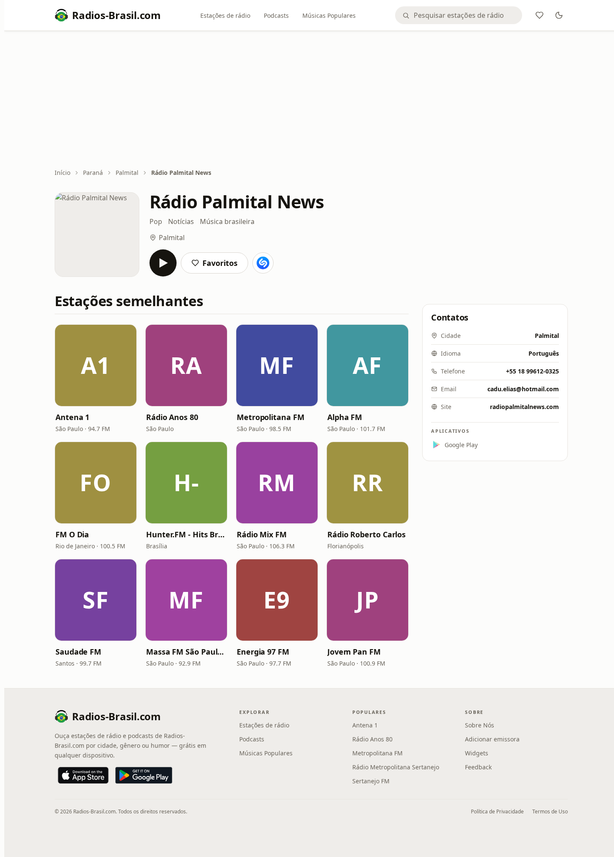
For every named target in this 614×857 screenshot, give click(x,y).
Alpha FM (344, 417)
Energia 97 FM (263, 652)
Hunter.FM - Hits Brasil (186, 534)
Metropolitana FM (270, 417)
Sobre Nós (479, 725)
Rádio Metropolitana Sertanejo (395, 767)
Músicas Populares (329, 15)
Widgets (476, 753)
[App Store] (83, 775)
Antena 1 (72, 417)
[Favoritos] (539, 15)
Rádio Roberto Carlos (366, 534)
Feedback (478, 767)
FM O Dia (72, 534)
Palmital (127, 173)
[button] (96, 365)
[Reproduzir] (163, 262)
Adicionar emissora (492, 739)
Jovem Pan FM (354, 652)
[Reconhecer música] (263, 263)
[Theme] (559, 15)
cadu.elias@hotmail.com (523, 389)
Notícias (181, 221)
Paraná (93, 173)
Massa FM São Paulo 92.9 (186, 652)
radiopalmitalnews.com (524, 407)
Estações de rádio (225, 15)
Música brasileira (227, 221)
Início (62, 173)
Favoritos (220, 263)
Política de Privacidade (497, 811)
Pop (155, 221)
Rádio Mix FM (262, 534)
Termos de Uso (550, 811)
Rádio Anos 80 (172, 417)
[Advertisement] (311, 100)
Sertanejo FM (371, 781)
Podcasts (276, 15)
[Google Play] (143, 775)
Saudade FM (78, 652)
